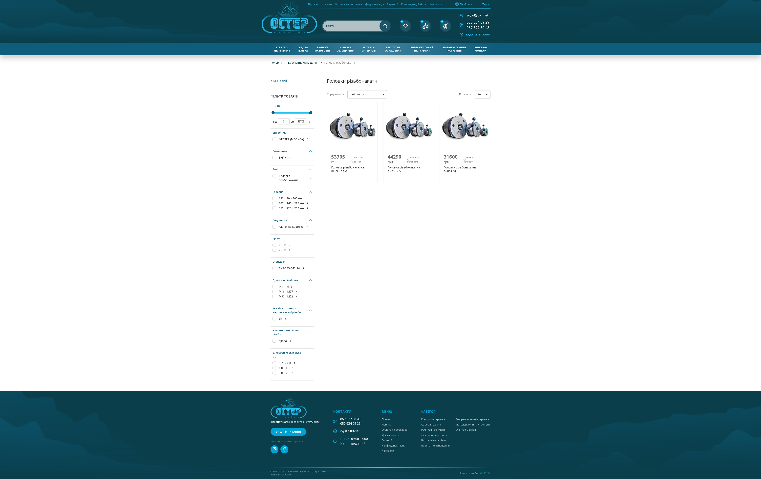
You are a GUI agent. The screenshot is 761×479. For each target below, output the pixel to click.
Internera (484, 472)
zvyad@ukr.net (477, 15)
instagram (274, 449)
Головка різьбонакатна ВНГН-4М (403, 169)
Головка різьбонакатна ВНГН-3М (460, 169)
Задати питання (478, 34)
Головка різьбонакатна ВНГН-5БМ (347, 169)
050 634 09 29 (478, 22)
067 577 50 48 (478, 27)
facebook (284, 449)
